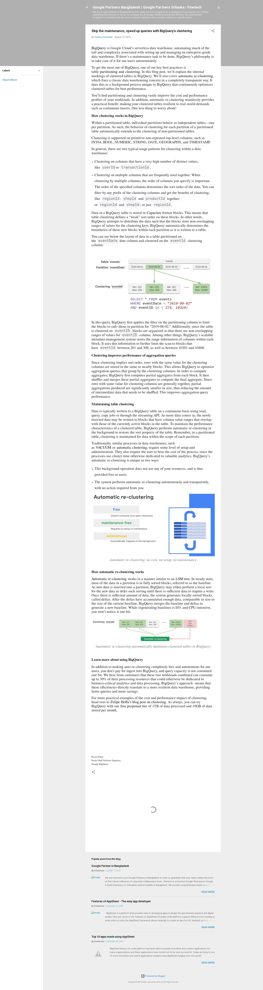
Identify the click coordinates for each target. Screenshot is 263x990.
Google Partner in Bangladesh (110, 865)
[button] (213, 31)
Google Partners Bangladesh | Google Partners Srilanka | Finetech (147, 7)
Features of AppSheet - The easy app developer (121, 901)
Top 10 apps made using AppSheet (113, 936)
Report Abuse (9, 79)
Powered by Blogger (155, 976)
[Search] (219, 8)
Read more (208, 892)
